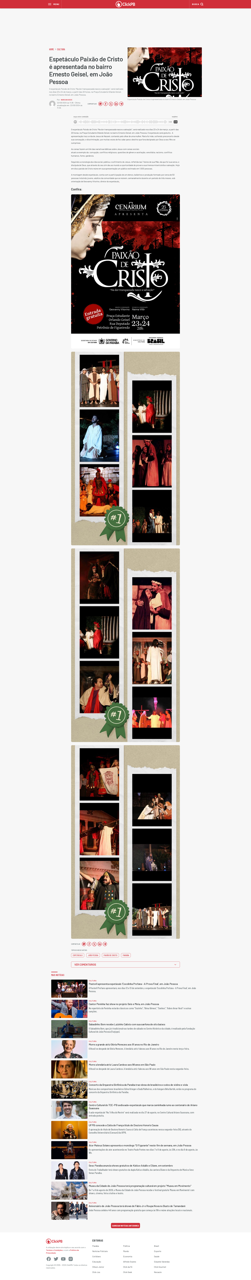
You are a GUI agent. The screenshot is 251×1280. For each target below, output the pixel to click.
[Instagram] (70, 1259)
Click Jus (96, 1272)
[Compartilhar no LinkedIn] (116, 104)
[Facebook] (48, 1259)
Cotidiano (96, 1256)
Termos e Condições (54, 1250)
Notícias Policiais (100, 1251)
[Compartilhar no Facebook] (106, 104)
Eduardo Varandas (162, 1261)
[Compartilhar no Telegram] (121, 104)
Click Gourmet (160, 1267)
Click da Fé (127, 1267)
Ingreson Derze (66, 100)
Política (126, 1246)
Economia (127, 1256)
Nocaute (158, 1272)
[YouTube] (63, 1259)
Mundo (126, 1251)
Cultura (61, 49)
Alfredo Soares (129, 1261)
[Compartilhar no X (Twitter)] (111, 104)
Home (51, 49)
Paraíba (95, 1246)
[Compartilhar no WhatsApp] (100, 104)
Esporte (157, 1251)
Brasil (156, 1246)
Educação (96, 1261)
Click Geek (127, 1272)
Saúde (156, 1256)
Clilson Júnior (98, 1267)
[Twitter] (56, 1259)
